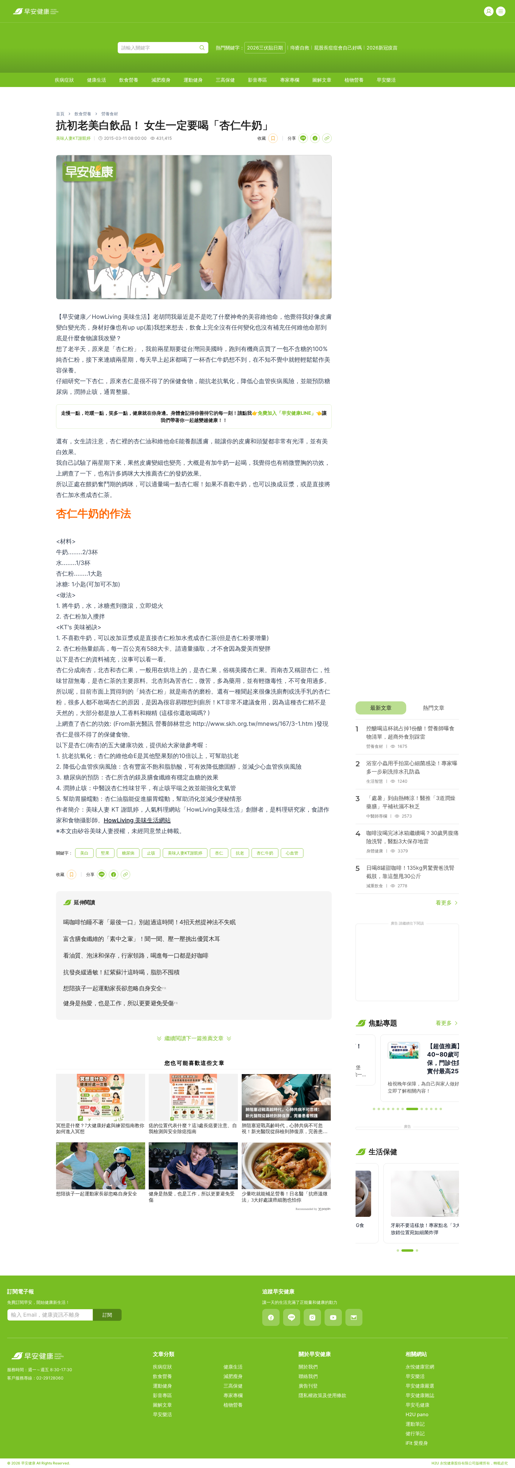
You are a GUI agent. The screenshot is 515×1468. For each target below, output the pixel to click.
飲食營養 (128, 80)
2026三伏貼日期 (265, 48)
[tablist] (407, 707)
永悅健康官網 (420, 1367)
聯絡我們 (308, 1376)
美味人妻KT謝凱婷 (73, 138)
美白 (84, 852)
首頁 (60, 113)
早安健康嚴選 (420, 1386)
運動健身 (193, 80)
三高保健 (225, 80)
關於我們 (308, 1367)
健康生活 (96, 80)
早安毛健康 (417, 1405)
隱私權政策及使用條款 (322, 1395)
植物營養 (354, 80)
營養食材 (109, 113)
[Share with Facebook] (315, 138)
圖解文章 (321, 80)
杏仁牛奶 (265, 852)
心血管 (292, 852)
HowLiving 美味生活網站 (137, 820)
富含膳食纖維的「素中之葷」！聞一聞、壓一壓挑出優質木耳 (141, 938)
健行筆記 (415, 1433)
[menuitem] (64, 80)
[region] (193, 416)
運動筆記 (415, 1424)
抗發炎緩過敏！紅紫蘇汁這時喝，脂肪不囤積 (121, 972)
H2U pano (417, 1414)
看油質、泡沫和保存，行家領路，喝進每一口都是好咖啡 (136, 955)
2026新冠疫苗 (382, 48)
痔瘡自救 (299, 48)
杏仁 (219, 852)
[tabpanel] (407, 813)
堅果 (105, 852)
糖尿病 (128, 852)
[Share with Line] (303, 138)
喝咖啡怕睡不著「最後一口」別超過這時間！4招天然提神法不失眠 (149, 922)
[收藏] (273, 138)
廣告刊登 (308, 1386)
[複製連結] (327, 138)
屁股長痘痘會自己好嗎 (338, 48)
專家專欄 (289, 80)
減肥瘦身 (160, 80)
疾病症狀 (64, 80)
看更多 (444, 903)
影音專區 (257, 80)
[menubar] (225, 80)
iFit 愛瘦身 (417, 1443)
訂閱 (107, 1315)
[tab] (381, 707)
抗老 (240, 852)
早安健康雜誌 (420, 1395)
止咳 (151, 852)
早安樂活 (386, 80)
